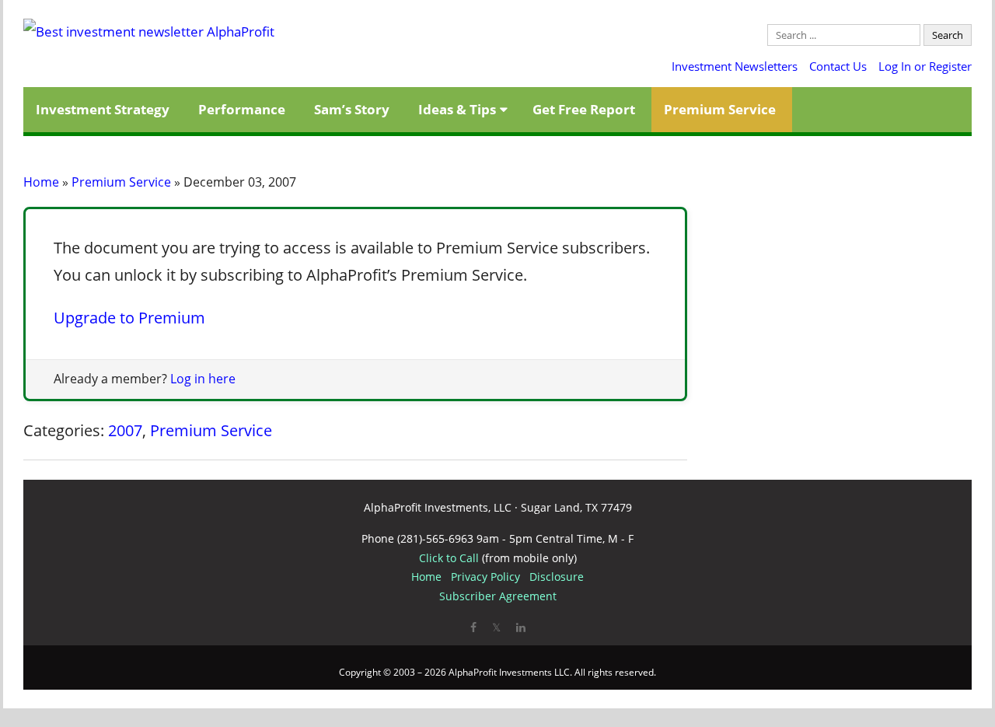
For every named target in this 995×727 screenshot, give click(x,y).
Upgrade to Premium (129, 317)
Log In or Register (925, 66)
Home (41, 181)
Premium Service (720, 109)
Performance (241, 109)
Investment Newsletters (735, 66)
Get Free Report (583, 109)
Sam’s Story (351, 109)
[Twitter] (496, 627)
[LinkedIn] (520, 627)
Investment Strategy (102, 109)
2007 (125, 430)
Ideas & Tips (457, 109)
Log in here (203, 378)
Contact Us (838, 66)
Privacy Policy (485, 576)
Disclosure (556, 576)
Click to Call (449, 557)
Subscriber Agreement (498, 596)
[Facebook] (473, 627)
